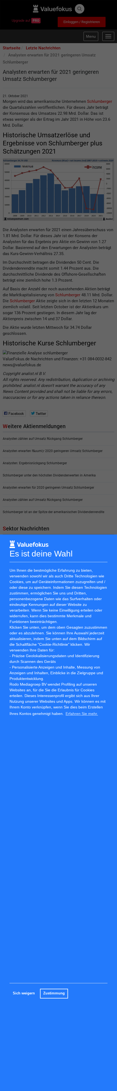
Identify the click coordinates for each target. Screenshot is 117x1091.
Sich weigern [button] (24, 993)
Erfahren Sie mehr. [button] (82, 713)
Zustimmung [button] (54, 993)
